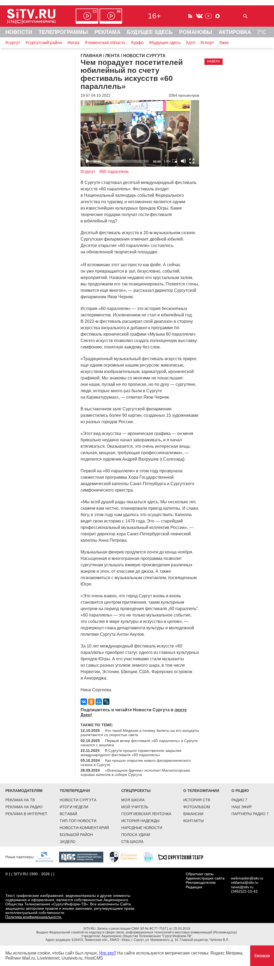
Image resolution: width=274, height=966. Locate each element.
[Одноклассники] (91, 701)
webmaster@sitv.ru (247, 878)
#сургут (12, 42)
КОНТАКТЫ (193, 821)
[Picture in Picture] (174, 161)
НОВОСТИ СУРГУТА (78, 800)
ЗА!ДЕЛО (67, 841)
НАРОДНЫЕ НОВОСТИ (141, 828)
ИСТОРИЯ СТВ (196, 800)
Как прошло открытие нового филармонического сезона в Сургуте (136, 762)
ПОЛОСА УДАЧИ (135, 835)
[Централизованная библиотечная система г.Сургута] (84, 857)
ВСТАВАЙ (68, 814)
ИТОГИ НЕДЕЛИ (74, 807)
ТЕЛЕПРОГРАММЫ (63, 32)
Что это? (107, 953)
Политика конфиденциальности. (33, 917)
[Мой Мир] (99, 701)
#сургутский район (43, 42)
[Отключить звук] (183, 161)
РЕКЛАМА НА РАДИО (24, 807)
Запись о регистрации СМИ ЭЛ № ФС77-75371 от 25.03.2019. (144, 928)
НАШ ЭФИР (241, 807)
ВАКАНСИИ (193, 814)
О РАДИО (240, 790)
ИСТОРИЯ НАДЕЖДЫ (140, 821)
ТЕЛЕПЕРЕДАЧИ (75, 790)
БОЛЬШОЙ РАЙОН (76, 835)
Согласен (262, 955)
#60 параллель (114, 171)
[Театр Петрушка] (151, 857)
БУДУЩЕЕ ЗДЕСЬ (150, 32)
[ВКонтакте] (84, 701)
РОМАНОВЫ (195, 32)
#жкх (224, 42)
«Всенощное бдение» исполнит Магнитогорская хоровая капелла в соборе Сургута (135, 772)
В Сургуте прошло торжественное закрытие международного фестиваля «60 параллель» (131, 752)
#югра (73, 42)
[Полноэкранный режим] (191, 161)
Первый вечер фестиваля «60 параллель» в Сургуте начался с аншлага (139, 743)
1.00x (167, 161)
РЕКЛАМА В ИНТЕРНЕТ (26, 814)
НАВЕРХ (213, 61)
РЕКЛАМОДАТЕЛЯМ (24, 790)
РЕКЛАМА (107, 32)
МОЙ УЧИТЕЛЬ (134, 807)
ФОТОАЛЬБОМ (196, 807)
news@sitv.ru (242, 887)
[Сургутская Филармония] (47, 857)
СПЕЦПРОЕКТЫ (136, 790)
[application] (140, 133)
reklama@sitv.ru (244, 882)
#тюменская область (105, 42)
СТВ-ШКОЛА (132, 841)
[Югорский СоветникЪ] (126, 857)
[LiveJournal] (106, 701)
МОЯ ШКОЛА (132, 800)
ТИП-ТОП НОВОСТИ (78, 821)
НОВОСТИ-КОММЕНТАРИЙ (84, 828)
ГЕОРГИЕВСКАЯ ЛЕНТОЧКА (146, 814)
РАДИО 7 (239, 800)
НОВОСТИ (18, 32)
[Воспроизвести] (140, 133)
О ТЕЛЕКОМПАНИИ (201, 790)
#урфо (137, 42)
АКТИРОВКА (235, 32)
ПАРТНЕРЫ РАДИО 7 (250, 814)
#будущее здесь (165, 42)
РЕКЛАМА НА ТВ (20, 800)
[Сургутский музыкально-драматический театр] (183, 857)
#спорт (207, 42)
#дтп (190, 42)
